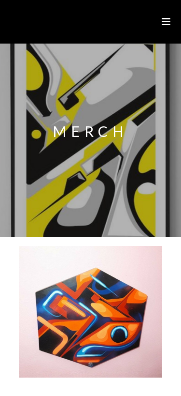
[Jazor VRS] (5, 22)
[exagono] (90, 312)
